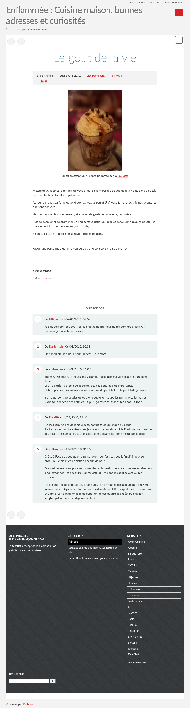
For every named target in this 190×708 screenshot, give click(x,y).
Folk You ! (116, 76)
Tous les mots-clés (137, 662)
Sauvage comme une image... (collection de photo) (92, 550)
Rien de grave (11, 41)
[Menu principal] (179, 12)
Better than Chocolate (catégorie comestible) (93, 558)
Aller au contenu (137, 2)
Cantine (132, 571)
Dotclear (29, 704)
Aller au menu (154, 2)
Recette (132, 625)
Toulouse (133, 649)
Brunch (132, 559)
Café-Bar (133, 565)
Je (46, 81)
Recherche (16, 674)
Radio (131, 619)
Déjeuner (133, 577)
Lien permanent (96, 76)
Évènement (134, 589)
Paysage (132, 613)
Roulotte (122, 175)
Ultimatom (56, 319)
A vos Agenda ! (136, 542)
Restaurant (134, 631)
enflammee (56, 369)
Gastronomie (135, 601)
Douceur (133, 583)
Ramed (48, 278)
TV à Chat (133, 654)
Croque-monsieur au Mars (21, 41)
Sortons (132, 643)
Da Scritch (56, 346)
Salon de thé (135, 637)
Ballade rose (135, 554)
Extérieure (133, 595)
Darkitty (54, 417)
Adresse (132, 548)
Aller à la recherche (173, 2)
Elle (42, 81)
